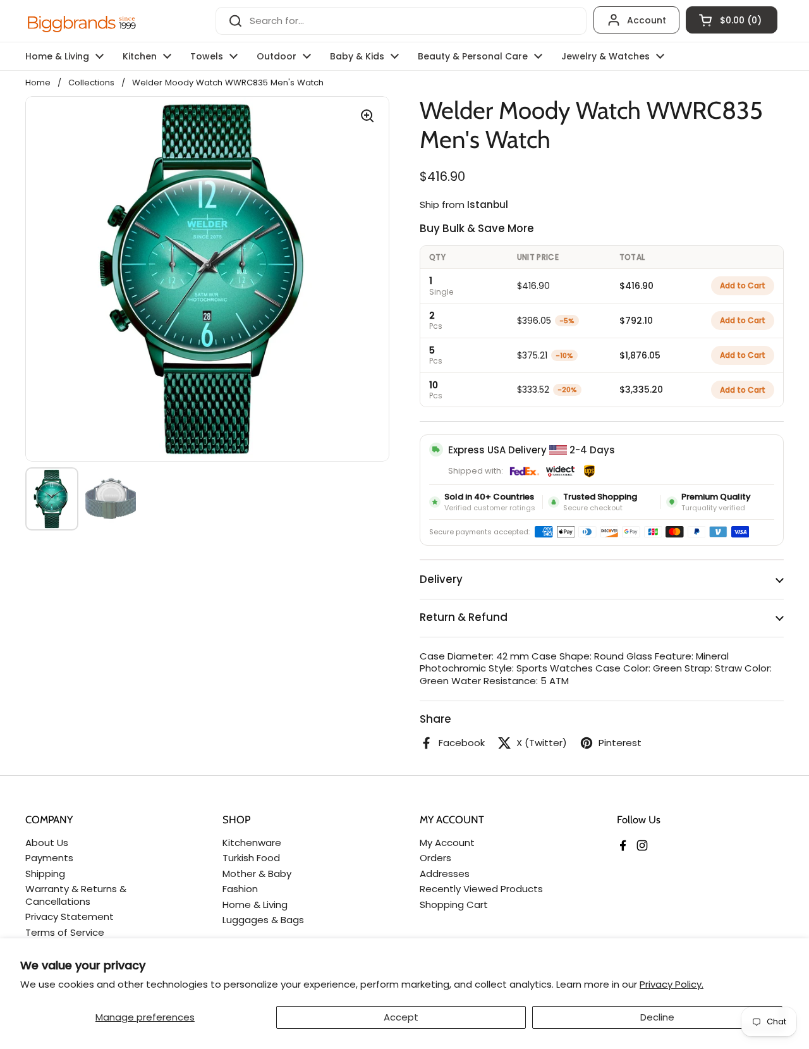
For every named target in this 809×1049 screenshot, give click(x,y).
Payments (49, 857)
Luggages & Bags (263, 919)
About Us (46, 842)
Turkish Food (251, 857)
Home (38, 83)
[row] (601, 285)
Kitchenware (251, 842)
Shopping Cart (454, 904)
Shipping (45, 873)
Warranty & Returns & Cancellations (75, 895)
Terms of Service (64, 932)
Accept (401, 1017)
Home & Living (255, 904)
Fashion (240, 888)
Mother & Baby (256, 873)
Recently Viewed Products (481, 888)
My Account (447, 842)
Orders (435, 857)
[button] (731, 20)
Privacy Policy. (671, 984)
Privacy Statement (69, 916)
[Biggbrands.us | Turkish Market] (82, 21)
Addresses (445, 873)
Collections (91, 83)
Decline (657, 1017)
